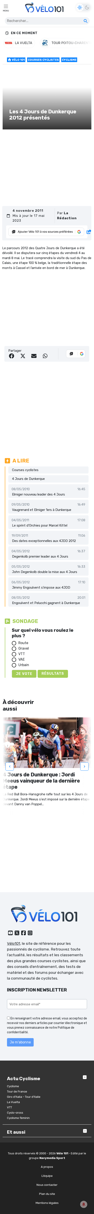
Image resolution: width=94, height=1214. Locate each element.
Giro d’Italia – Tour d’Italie (23, 1096)
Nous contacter (47, 1184)
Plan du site (47, 1194)
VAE (21, 659)
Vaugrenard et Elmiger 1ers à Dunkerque (41, 510)
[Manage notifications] (83, 1204)
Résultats (53, 673)
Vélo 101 (18, 59)
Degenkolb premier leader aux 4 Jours (40, 556)
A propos (47, 1166)
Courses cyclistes (43, 59)
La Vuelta (13, 1102)
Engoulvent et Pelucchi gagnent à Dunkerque (46, 603)
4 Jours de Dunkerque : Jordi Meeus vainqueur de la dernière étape (41, 781)
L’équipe (47, 1175)
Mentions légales (47, 1203)
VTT (21, 654)
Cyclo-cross (15, 1112)
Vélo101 (13, 943)
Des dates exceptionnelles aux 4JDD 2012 (44, 541)
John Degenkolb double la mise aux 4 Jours (44, 572)
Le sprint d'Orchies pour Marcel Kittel (39, 525)
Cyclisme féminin (18, 1118)
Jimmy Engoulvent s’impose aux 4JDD (41, 587)
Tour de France (17, 1091)
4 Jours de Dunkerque (28, 479)
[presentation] (10, 766)
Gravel (23, 648)
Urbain (23, 665)
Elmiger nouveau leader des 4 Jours (38, 494)
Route (23, 643)
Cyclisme (69, 59)
